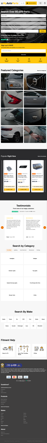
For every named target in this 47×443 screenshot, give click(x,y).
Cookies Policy (17, 441)
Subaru (7, 325)
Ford (30, 319)
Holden (36, 319)
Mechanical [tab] (31, 250)
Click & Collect (3, 392)
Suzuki (25, 414)
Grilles (35, 295)
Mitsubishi (40, 325)
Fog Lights (35, 270)
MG (33, 325)
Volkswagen (20, 325)
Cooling (2, 404)
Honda (25, 421)
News (2, 435)
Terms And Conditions (5, 433)
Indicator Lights (12, 270)
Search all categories (41, 70)
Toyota (10, 319)
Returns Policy (7, 441)
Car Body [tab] (9, 250)
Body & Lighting (4, 399)
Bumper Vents (12, 295)
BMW (24, 419)
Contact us (3, 389)
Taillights (35, 258)
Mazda (3, 319)
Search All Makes (4, 425)
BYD (23, 319)
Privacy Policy (12, 441)
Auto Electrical (3, 400)
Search (23, 3)
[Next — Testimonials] (44, 227)
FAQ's (2, 390)
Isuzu (27, 325)
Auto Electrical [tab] (23, 250)
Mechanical (3, 402)
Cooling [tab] (38, 250)
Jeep (2, 422)
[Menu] (2, 3)
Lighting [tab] (15, 250)
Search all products (42, 156)
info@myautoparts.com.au (6, 387)
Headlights (12, 258)
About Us (3, 432)
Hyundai (13, 325)
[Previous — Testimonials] (2, 227)
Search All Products (5, 406)
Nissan (43, 319)
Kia (17, 319)
